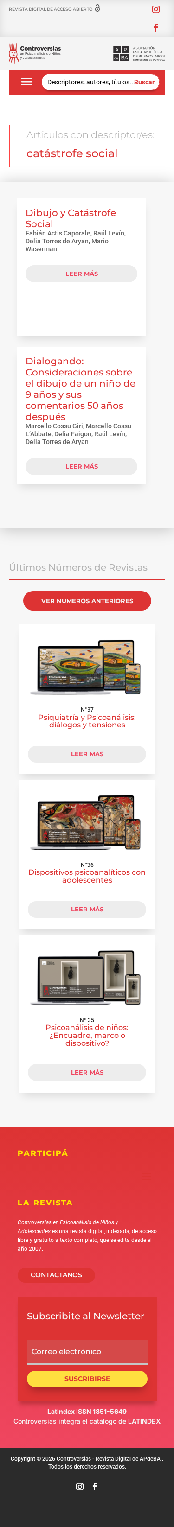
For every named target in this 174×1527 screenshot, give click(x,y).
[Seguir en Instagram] (156, 9)
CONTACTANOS (56, 1275)
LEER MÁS (87, 753)
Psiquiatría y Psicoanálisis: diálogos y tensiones (87, 721)
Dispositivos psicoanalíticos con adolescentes (87, 876)
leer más (81, 273)
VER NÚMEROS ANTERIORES (87, 600)
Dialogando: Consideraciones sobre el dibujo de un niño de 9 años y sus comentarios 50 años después (80, 389)
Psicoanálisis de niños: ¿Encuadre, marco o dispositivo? (87, 1035)
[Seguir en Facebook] (156, 27)
